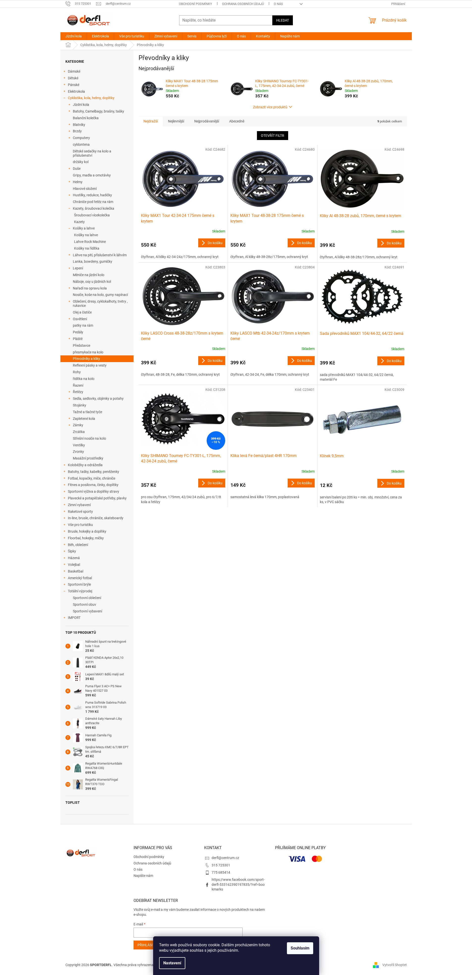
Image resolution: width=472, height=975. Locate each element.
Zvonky (78, 452)
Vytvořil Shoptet (394, 965)
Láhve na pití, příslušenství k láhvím (100, 255)
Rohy (77, 372)
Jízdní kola (81, 105)
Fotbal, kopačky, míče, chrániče (91, 478)
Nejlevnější (176, 121)
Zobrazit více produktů (270, 107)
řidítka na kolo (83, 379)
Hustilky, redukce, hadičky (92, 195)
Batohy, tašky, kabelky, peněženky (93, 472)
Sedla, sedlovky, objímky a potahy (98, 399)
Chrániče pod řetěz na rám (93, 202)
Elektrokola (76, 91)
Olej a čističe (82, 312)
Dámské (74, 71)
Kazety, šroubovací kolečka (93, 208)
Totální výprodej (80, 591)
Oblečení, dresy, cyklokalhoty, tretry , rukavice (100, 303)
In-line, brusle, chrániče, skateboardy (95, 518)
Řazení (78, 385)
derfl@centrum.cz (225, 858)
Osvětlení (80, 319)
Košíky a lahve (84, 228)
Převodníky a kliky (86, 359)
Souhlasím (300, 948)
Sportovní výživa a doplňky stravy (93, 491)
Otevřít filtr (272, 136)
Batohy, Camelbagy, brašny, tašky (98, 111)
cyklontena (81, 144)
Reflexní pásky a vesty (90, 365)
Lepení (78, 268)
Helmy (78, 182)
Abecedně (236, 121)
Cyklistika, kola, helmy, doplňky (91, 98)
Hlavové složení (85, 189)
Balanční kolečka (86, 118)
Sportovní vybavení (87, 611)
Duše (77, 169)
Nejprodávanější (206, 121)
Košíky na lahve (86, 235)
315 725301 (221, 865)
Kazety (79, 222)
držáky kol (80, 162)
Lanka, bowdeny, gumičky (92, 261)
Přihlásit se (148, 945)
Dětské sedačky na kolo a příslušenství (92, 153)
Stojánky (79, 405)
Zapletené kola (84, 419)
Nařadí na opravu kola (90, 288)
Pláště (78, 339)
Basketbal (75, 571)
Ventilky (79, 445)
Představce (81, 345)
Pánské (73, 85)
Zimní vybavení (79, 505)
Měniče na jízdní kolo (88, 275)
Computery (81, 138)
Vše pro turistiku (80, 525)
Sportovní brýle (79, 584)
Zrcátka (79, 432)
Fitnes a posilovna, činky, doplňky (93, 485)
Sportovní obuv (84, 604)
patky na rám (83, 325)
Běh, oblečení (78, 545)
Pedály (78, 332)
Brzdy (77, 131)
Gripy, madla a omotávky (92, 175)
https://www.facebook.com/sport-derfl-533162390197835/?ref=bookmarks (238, 884)
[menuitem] (73, 36)
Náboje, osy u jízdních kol (92, 282)
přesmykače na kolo (88, 352)
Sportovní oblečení (87, 598)
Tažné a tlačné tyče (87, 412)
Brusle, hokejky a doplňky (87, 531)
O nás (278, 4)
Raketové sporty (80, 512)
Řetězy (78, 392)
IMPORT (74, 618)
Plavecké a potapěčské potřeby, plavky (97, 498)
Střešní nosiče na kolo (89, 438)
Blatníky (79, 125)
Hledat (282, 20)
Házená (74, 558)
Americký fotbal (80, 578)
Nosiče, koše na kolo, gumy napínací (100, 295)
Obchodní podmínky (195, 4)
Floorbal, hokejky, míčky (86, 538)
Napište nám (143, 876)
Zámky (78, 425)
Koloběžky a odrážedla (85, 465)
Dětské (73, 78)
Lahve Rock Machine (90, 242)
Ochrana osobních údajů (243, 4)
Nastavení (172, 963)
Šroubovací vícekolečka (92, 215)
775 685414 (221, 872)
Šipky (72, 551)
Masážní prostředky (88, 458)
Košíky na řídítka (86, 248)
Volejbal (74, 565)
